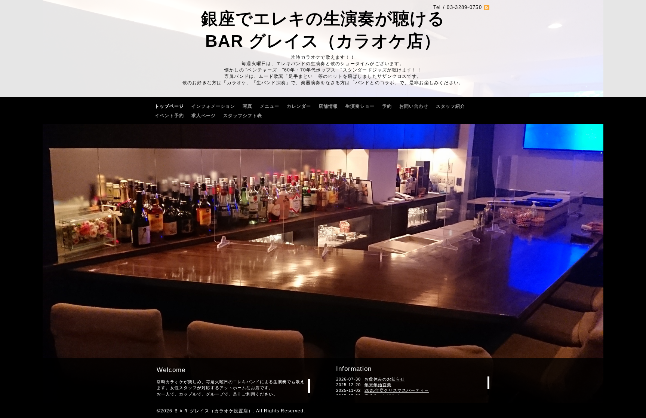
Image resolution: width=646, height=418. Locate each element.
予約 (387, 106)
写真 (247, 106)
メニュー (269, 106)
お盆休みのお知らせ (384, 379)
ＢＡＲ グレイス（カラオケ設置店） (213, 411)
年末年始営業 (377, 384)
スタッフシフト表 (242, 115)
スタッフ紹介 (450, 106)
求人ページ (203, 115)
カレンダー (299, 106)
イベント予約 (169, 115)
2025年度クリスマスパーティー (396, 390)
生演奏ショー (360, 106)
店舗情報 (328, 106)
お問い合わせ (413, 106)
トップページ (169, 106)
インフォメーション (213, 106)
